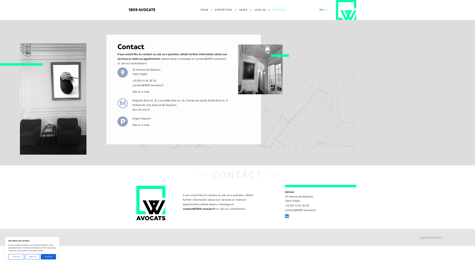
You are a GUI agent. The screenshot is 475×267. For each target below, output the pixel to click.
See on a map (140, 91)
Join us (260, 9)
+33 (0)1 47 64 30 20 (144, 80)
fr (321, 9)
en (325, 9)
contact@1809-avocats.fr (211, 58)
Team (204, 9)
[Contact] (260, 93)
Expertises (223, 9)
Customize (16, 257)
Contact (279, 9)
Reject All (32, 257)
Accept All (48, 257)
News (243, 9)
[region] (32, 249)
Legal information (431, 237)
